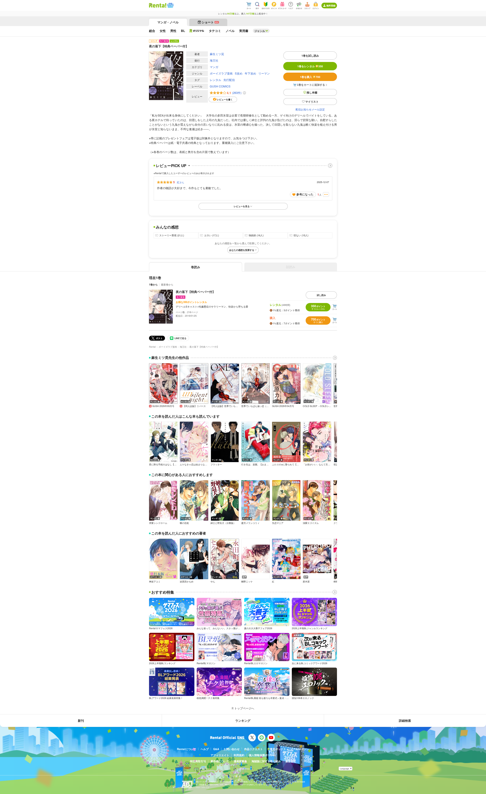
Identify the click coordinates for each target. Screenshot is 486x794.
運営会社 (290, 761)
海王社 (214, 60)
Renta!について (186, 749)
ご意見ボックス (276, 749)
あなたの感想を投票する (241, 250)
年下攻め (250, 73)
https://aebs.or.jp (202, 787)
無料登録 (330, 5)
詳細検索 (405, 720)
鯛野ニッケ (247, 581)
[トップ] (157, 5)
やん (213, 581)
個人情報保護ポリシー (262, 755)
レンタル (215, 80)
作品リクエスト (253, 749)
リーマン (264, 73)
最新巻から (167, 284)
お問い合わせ (232, 749)
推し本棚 (312, 92)
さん (180, 182)
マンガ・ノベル (168, 22)
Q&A (216, 749)
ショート (210, 22)
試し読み (321, 295)
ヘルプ (205, 749)
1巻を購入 (310, 77)
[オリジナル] (197, 31)
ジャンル (259, 31)
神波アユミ (154, 581)
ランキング (242, 720)
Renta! (152, 346)
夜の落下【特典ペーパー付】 (195, 292)
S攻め (238, 73)
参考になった (304, 194)
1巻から (153, 284)
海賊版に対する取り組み (266, 761)
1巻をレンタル (310, 66)
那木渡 (306, 581)
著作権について (220, 761)
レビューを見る (242, 206)
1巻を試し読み (310, 55)
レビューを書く (225, 99)
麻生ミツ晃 (217, 54)
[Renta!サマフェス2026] (170, 5)
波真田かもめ (186, 581)
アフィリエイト (220, 755)
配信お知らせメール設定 (310, 109)
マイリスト (312, 101)
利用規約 (239, 755)
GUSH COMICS (220, 86)
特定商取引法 (198, 761)
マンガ (214, 67)
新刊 (81, 720)
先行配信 (229, 80)
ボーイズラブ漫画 (221, 73)
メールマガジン (299, 749)
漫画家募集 (240, 761)
